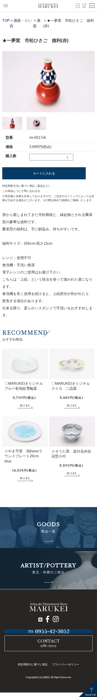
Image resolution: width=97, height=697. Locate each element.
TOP (6, 20)
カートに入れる (44, 173)
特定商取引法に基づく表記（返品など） (26, 185)
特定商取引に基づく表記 (33, 664)
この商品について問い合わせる (21, 191)
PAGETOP (90, 695)
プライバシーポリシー (65, 664)
